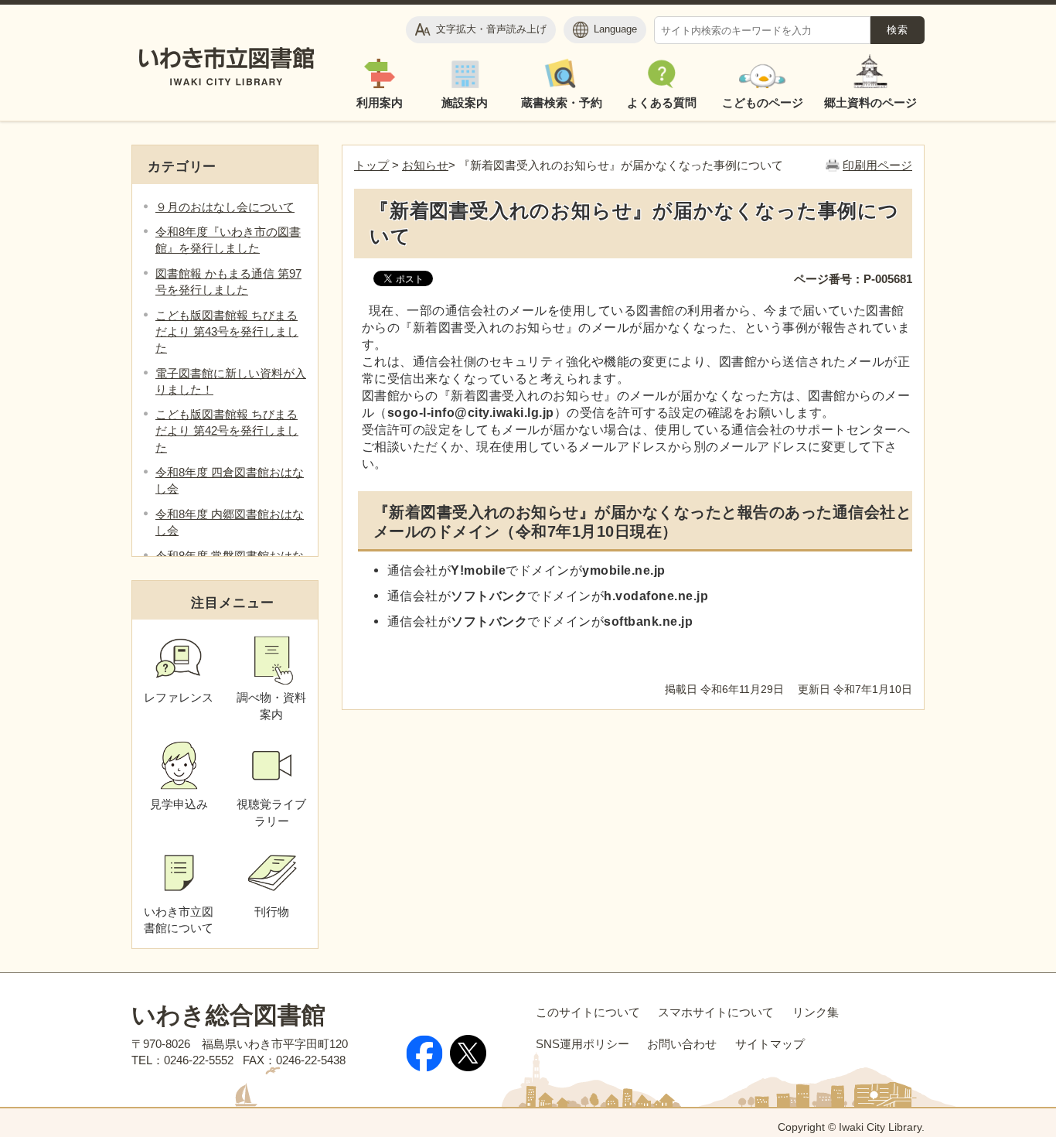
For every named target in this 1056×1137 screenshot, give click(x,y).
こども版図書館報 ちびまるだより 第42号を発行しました (226, 430)
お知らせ (425, 165)
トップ (371, 165)
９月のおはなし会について (225, 206)
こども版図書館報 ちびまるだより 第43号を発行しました (226, 331)
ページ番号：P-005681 (853, 278)
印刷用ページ (877, 165)
